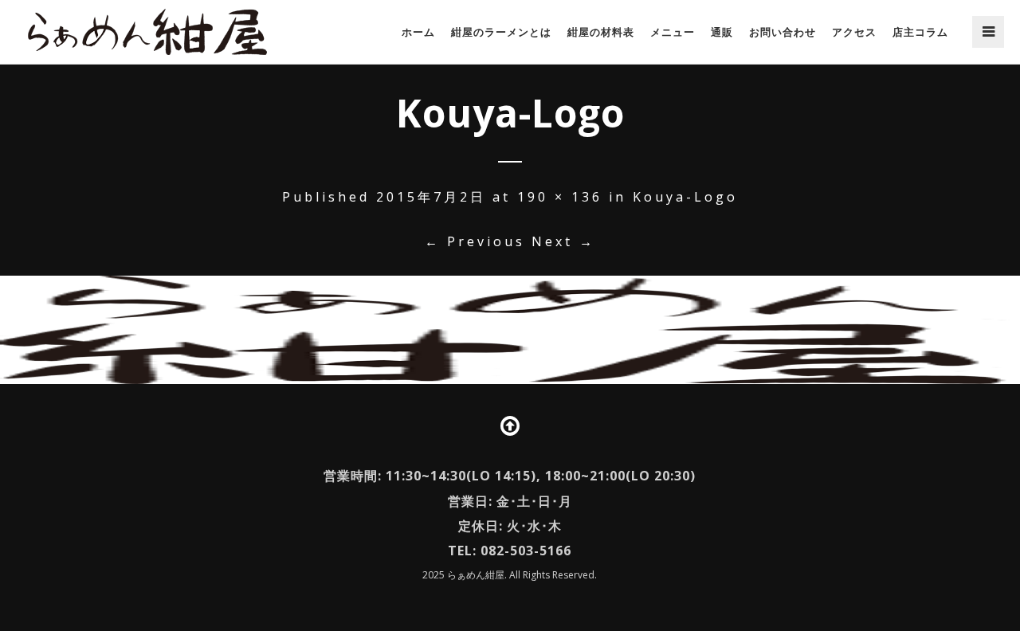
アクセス (854, 32)
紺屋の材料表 (600, 32)
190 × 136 (559, 197)
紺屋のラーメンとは (501, 32)
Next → (563, 241)
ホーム (418, 32)
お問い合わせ (782, 32)
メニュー (672, 32)
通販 (722, 32)
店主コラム (920, 32)
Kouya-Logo (685, 197)
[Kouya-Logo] (510, 330)
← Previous (475, 241)
